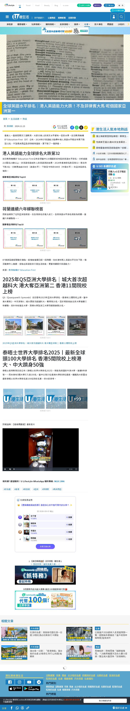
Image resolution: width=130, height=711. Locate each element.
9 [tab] (64, 30)
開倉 (64, 675)
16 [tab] (69, 34)
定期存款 (72, 18)
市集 (58, 675)
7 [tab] (59, 30)
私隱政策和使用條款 (72, 699)
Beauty (47, 5)
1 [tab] (59, 27)
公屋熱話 (51, 18)
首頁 (5, 118)
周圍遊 (110, 24)
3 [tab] (64, 27)
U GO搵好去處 (119, 10)
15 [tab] (67, 34)
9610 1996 (59, 481)
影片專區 (98, 24)
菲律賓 (46, 489)
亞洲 (36, 489)
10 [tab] (67, 30)
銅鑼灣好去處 (88, 675)
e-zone (65, 5)
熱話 (25, 118)
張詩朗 (10, 126)
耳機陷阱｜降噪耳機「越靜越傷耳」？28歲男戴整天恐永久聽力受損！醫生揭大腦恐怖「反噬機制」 (111, 653)
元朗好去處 (102, 675)
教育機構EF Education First (22, 269)
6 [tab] (72, 27)
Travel (28, 5)
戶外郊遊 (35, 628)
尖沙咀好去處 (74, 675)
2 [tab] (62, 27)
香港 (17, 489)
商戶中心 (97, 5)
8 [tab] (62, 30)
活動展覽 (50, 675)
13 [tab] (62, 34)
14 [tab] (64, 34)
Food (37, 5)
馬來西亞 (57, 489)
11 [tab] (69, 30)
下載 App (110, 5)
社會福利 (88, 678)
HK (20, 5)
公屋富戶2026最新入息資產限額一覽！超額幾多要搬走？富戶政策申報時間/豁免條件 (111, 635)
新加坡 (27, 489)
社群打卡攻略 (85, 5)
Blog (56, 5)
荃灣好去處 (114, 675)
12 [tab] (72, 30)
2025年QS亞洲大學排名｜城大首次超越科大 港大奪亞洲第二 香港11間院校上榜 (40, 343)
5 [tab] (69, 27)
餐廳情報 (68, 678)
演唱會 (10, 24)
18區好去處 (123, 24)
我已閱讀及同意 (105, 700)
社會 (98, 628)
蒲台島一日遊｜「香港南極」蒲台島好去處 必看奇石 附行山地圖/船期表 (46, 653)
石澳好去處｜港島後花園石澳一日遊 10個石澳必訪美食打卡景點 (46, 634)
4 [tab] (67, 27)
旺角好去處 (51, 678)
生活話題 (15, 118)
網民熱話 (50, 686)
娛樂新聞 (62, 18)
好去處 (8, 489)
